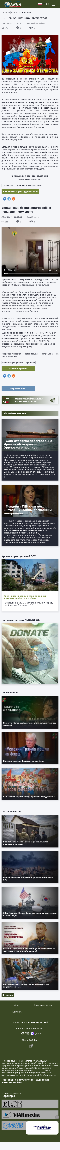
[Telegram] (9, 199)
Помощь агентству (42, 1005)
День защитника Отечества (29, 185)
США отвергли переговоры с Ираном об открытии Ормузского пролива (28, 444)
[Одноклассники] (13, 199)
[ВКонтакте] (4, 199)
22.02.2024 (12, 217)
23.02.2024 (12, 23)
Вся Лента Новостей (21, 12)
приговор (30, 362)
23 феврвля (7, 185)
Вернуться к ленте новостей (30, 1022)
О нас (17, 1005)
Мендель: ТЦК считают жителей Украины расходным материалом (28, 510)
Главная (6, 12)
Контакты (17, 1012)
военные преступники (12, 362)
